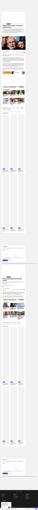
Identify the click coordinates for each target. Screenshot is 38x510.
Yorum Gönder (5, 260)
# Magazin (4, 109)
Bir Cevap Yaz (5, 246)
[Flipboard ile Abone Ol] (4, 53)
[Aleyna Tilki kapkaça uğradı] (6, 202)
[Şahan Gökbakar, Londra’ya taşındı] (21, 143)
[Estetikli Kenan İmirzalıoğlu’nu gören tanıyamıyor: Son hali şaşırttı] (13, 202)
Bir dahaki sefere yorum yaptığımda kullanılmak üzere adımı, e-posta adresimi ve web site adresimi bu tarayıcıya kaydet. (13, 258)
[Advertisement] (19, 6)
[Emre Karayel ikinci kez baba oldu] (21, 202)
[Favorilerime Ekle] (24, 52)
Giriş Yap (10, 260)
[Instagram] (21, 492)
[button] (28, 509)
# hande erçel (14, 322)
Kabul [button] (9, 507)
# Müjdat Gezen (9, 109)
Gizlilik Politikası (3, 507)
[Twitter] (19, 492)
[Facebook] (17, 492)
